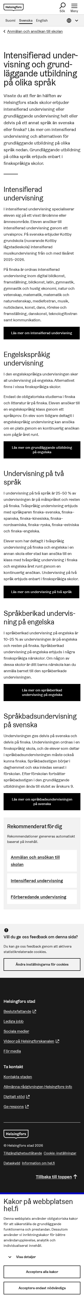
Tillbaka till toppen (54, 1177)
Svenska (25, 20)
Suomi (10, 20)
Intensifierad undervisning (37, 881)
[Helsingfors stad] (16, 1134)
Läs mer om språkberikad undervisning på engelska (42, 692)
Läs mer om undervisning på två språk (41, 591)
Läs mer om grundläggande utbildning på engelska (42, 449)
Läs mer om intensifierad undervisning (41, 333)
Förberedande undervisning (38, 897)
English (42, 20)
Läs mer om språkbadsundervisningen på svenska (42, 801)
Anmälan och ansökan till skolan (35, 31)
